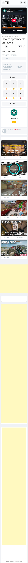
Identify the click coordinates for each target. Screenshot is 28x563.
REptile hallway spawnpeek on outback (13, 194)
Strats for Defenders (13, 36)
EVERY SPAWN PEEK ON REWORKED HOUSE (13, 154)
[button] (3, 2)
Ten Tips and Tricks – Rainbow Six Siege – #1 (14, 253)
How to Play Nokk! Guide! (19, 67)
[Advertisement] (14, 278)
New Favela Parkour (7, 214)
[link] (24, 46)
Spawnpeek (13, 55)
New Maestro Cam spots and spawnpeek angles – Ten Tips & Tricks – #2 (13, 233)
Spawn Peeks (5, 36)
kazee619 (14, 118)
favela (7, 55)
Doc (3, 55)
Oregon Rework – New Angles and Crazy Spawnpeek (13, 174)
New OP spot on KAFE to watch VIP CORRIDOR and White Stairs (7, 67)
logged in (16, 129)
